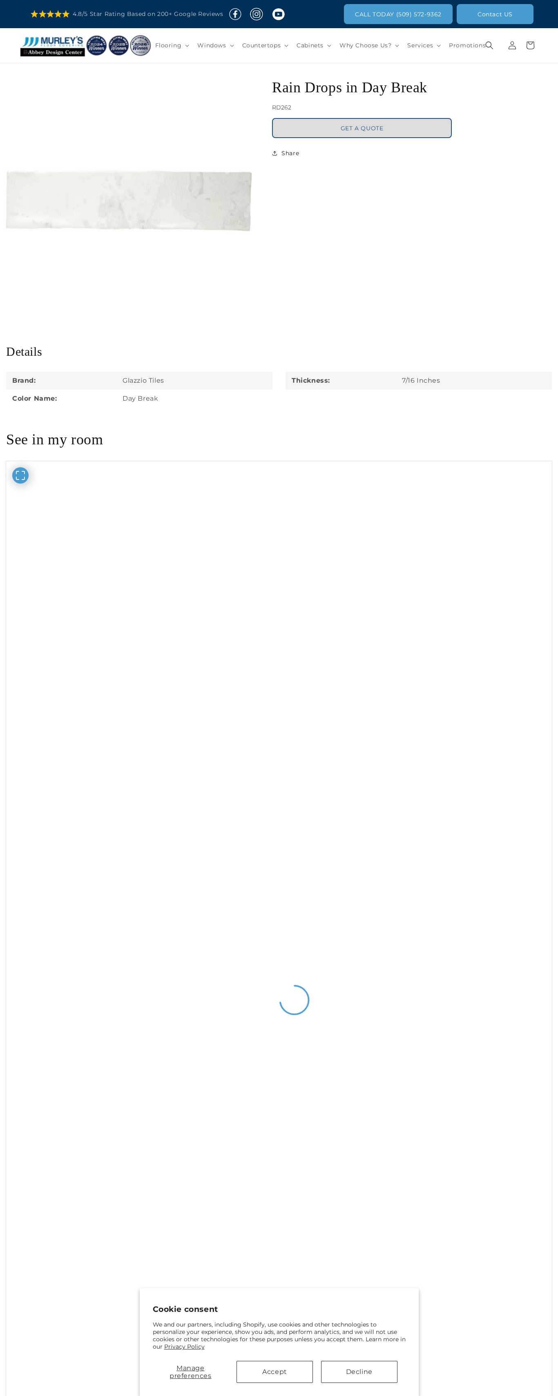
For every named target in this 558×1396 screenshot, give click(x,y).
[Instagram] (256, 14)
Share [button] (290, 152)
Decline (359, 1372)
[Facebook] (235, 14)
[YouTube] (278, 14)
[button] (171, 45)
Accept (274, 1372)
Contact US (495, 14)
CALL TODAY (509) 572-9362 (398, 14)
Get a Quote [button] (362, 128)
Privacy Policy (184, 1346)
